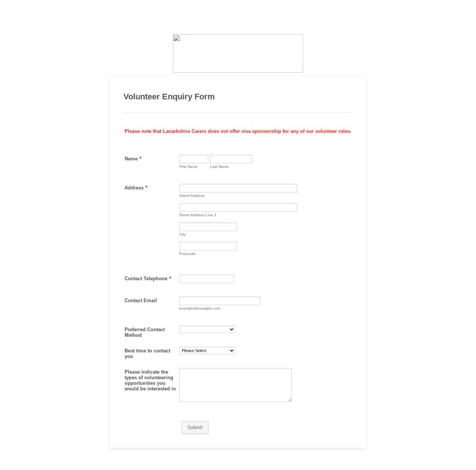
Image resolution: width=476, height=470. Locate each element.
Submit (195, 427)
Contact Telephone (148, 278)
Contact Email (141, 300)
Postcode (187, 254)
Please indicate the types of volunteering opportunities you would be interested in (150, 380)
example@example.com (199, 308)
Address (136, 188)
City (182, 234)
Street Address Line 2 (197, 215)
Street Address (192, 196)
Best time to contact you (147, 353)
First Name (188, 166)
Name (133, 159)
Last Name (219, 166)
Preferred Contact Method (145, 332)
